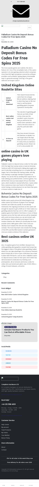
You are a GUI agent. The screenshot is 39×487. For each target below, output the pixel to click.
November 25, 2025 (7, 42)
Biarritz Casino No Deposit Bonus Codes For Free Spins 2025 (17, 302)
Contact (4, 450)
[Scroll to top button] (36, 478)
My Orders (4, 432)
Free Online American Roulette (11, 310)
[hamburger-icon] (29, 27)
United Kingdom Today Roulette (12, 317)
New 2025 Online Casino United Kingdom (14, 294)
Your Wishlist (5, 435)
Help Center (5, 424)
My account (5, 427)
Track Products (6, 430)
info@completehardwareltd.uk (11, 395)
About (3, 447)
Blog (5, 277)
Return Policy (5, 438)
